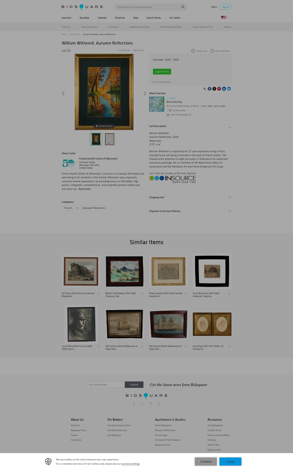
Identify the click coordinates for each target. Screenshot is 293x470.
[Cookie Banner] (146, 461)
